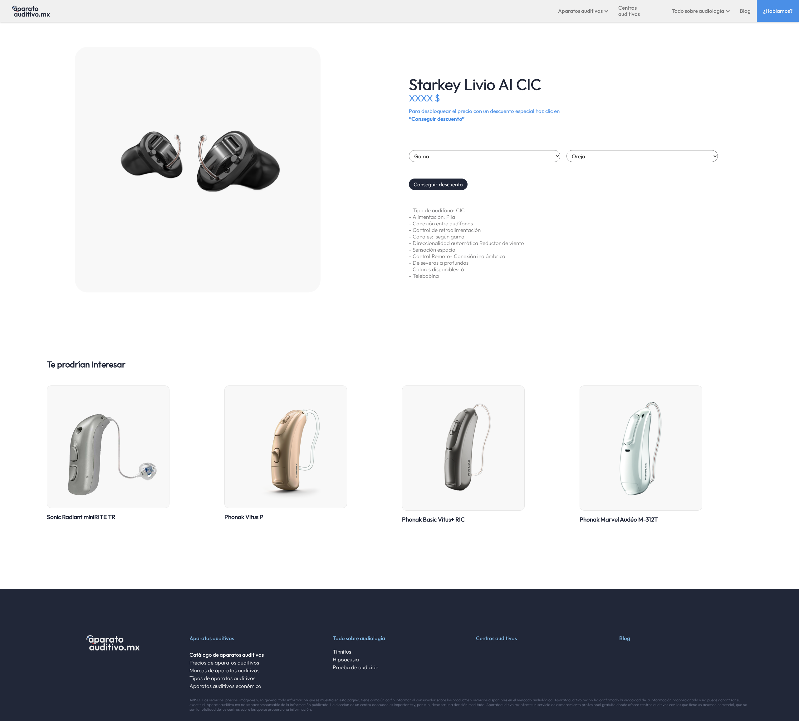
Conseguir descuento (438, 184)
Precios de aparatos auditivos (224, 662)
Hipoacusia (346, 659)
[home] (30, 11)
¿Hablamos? (778, 10)
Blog (745, 10)
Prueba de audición (355, 667)
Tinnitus (342, 651)
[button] (583, 11)
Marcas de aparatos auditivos (224, 670)
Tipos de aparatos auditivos (222, 678)
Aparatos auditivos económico (225, 686)
